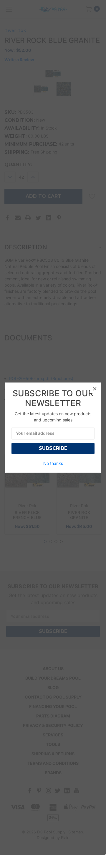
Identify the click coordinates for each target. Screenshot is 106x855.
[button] (94, 388)
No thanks (53, 463)
